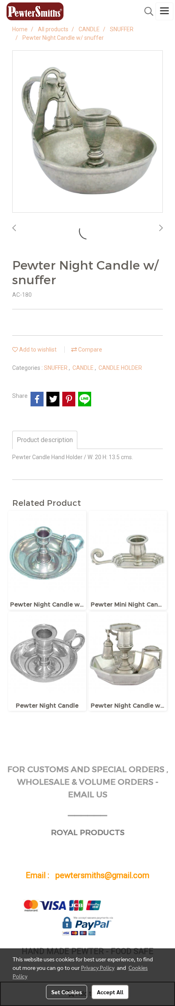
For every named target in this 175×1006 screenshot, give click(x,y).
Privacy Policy (97, 967)
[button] (146, 11)
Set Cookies (66, 991)
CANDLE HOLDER (120, 368)
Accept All (110, 991)
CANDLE (83, 368)
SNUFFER (56, 368)
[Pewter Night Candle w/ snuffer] (87, 132)
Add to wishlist (37, 349)
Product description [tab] (45, 440)
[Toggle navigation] (164, 11)
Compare (89, 349)
